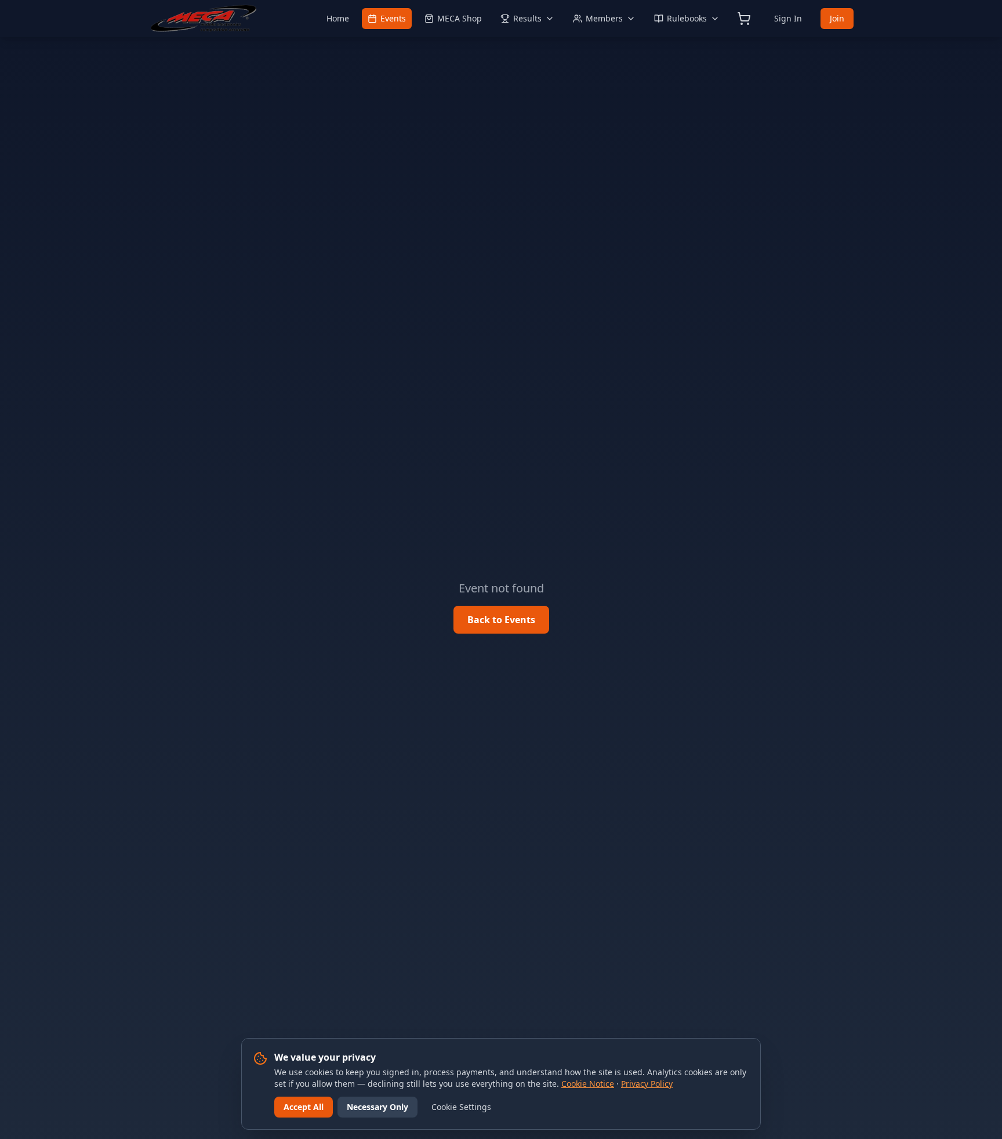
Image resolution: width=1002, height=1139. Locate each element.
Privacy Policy (647, 1083)
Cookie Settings (461, 1106)
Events (393, 18)
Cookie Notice (587, 1083)
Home (337, 18)
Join (837, 18)
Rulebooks (687, 18)
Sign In (788, 18)
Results (527, 18)
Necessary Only (377, 1106)
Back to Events (501, 619)
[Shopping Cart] (744, 18)
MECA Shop (459, 18)
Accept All (304, 1106)
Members (604, 18)
